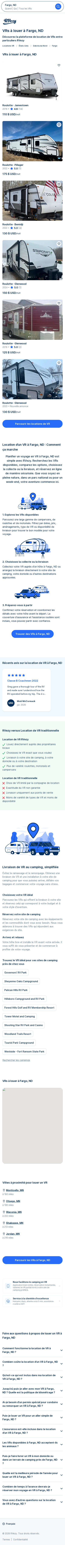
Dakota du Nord (40, 46)
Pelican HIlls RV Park (16, 990)
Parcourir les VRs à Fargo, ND (32, 1260)
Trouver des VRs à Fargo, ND (32, 633)
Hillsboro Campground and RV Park (24, 998)
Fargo (54, 46)
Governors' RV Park (15, 972)
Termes (6, 1539)
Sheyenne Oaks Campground (21, 981)
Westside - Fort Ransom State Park (24, 1051)
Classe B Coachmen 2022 (22, 680)
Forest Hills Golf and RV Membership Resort (29, 1007)
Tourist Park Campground (19, 1042)
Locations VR (8, 46)
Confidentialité (20, 1539)
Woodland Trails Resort (17, 1033)
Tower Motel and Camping (19, 1016)
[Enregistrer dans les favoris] (59, 65)
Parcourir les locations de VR (32, 423)
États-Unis (23, 46)
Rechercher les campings (16, 1060)
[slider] (14, 109)
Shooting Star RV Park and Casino (23, 1025)
